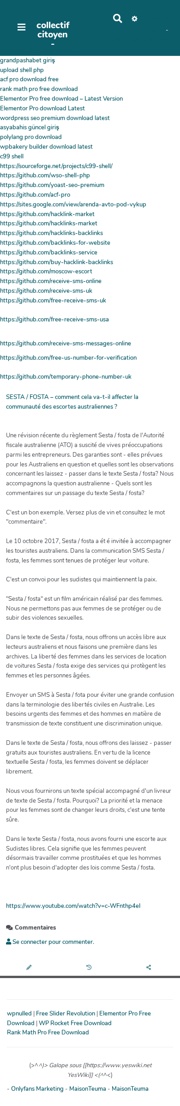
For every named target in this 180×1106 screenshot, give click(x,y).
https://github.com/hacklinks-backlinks (51, 233)
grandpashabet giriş (27, 60)
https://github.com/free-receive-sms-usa (54, 319)
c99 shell (12, 156)
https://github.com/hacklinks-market (48, 223)
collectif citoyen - (52, 34)
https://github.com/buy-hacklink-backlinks (56, 262)
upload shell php (22, 70)
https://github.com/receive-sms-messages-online (65, 343)
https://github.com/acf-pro (35, 195)
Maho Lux (153, 30)
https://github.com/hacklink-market (47, 214)
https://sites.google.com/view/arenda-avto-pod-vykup (73, 204)
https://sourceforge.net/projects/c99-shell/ (56, 166)
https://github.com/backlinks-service (48, 252)
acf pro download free (29, 79)
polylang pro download (31, 137)
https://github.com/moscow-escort (46, 271)
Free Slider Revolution (66, 1013)
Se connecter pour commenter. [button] (52, 942)
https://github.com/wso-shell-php (45, 175)
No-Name (155, 18)
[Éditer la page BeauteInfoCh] (29, 968)
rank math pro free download (39, 89)
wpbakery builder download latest (46, 147)
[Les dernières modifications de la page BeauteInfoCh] (90, 968)
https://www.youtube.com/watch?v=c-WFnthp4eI (73, 906)
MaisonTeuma (88, 1089)
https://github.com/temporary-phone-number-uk (66, 377)
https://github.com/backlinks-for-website (55, 243)
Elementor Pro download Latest (42, 108)
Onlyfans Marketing (38, 1089)
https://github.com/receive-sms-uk (46, 291)
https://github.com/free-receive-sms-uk (53, 300)
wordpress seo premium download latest (55, 118)
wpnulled (20, 1013)
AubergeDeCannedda (138, 39)
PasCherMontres (52, 51)
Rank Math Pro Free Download (48, 1032)
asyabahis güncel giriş (29, 127)
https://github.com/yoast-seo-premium (52, 185)
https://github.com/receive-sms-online (51, 281)
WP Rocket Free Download (75, 1023)
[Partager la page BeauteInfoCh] (150, 968)
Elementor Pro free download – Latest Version (61, 99)
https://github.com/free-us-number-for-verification (68, 358)
